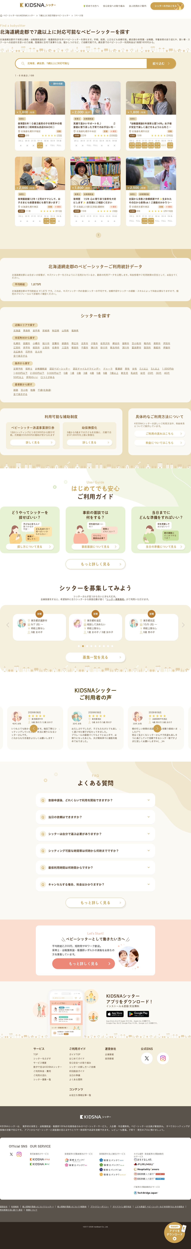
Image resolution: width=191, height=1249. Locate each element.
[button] (79, 646)
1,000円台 (168, 369)
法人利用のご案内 (137, 6)
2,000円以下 (37, 373)
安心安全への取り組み (114, 6)
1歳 (72, 373)
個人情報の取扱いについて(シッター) (38, 1207)
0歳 (66, 373)
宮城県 (45, 330)
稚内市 (147, 343)
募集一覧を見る (95, 657)
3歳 (85, 373)
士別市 (45, 347)
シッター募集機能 (115, 599)
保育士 (29, 369)
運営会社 (3, 1207)
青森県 (26, 330)
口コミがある (48, 377)
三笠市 (65, 347)
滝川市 (94, 347)
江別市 (16, 347)
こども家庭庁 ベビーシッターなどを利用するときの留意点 (159, 1207)
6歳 (105, 373)
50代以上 (18, 377)
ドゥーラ (108, 369)
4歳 (92, 373)
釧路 (15, 390)
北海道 (16, 330)
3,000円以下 (54, 373)
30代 (158, 373)
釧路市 (65, 343)
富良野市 (136, 347)
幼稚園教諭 (41, 369)
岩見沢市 (105, 343)
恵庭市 (157, 347)
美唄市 (157, 343)
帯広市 (74, 343)
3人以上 (155, 369)
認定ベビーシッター (60, 369)
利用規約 (15, 1207)
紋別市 (36, 347)
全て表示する (20, 356)
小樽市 (36, 343)
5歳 (98, 373)
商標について (31, 1210)
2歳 (79, 373)
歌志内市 (115, 347)
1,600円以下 (20, 373)
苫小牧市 (136, 343)
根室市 (74, 347)
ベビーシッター (73, 39)
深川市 (125, 347)
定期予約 (18, 369)
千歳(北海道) (44, 390)
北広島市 (18, 352)
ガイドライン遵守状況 (122, 1207)
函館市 (26, 343)
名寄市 (55, 347)
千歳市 (84, 347)
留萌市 (125, 343)
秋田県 (55, 330)
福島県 (74, 330)
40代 (167, 373)
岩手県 (36, 330)
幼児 (142, 373)
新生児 (124, 373)
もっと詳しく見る (95, 902)
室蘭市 (55, 343)
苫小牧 (24, 390)
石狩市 (29, 352)
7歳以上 (114, 373)
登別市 (147, 347)
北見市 (84, 343)
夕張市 (94, 343)
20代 (150, 373)
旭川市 (45, 343)
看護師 (118, 369)
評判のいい (32, 377)
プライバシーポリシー (99, 1207)
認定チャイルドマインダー (87, 369)
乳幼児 (134, 373)
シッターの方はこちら (166, 6)
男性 (127, 369)
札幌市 (16, 343)
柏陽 (32, 390)
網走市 (116, 343)
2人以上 (144, 369)
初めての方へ (92, 6)
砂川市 (103, 347)
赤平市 (26, 347)
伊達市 (166, 347)
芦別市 (166, 343)
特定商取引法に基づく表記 (11, 1210)
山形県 (65, 330)
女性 (134, 369)
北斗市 (38, 352)
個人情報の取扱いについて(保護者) (72, 1207)
